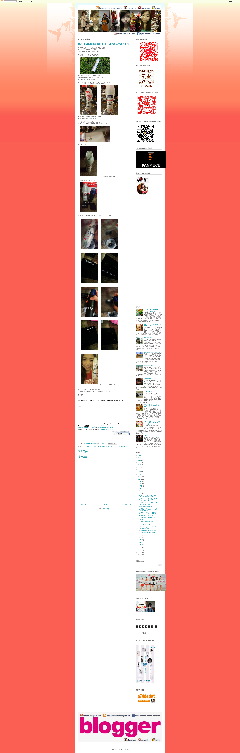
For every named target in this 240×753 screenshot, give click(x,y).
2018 (139, 469)
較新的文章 (83, 504)
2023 (139, 457)
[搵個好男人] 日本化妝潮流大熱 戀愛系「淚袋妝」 (152, 325)
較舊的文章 (128, 504)
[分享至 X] (113, 444)
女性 (83, 446)
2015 (139, 476)
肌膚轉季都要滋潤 (148, 365)
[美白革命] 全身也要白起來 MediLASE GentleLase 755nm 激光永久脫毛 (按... (148, 523)
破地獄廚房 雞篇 (148, 337)
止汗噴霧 (93, 446)
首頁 (105, 504)
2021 (139, 462)
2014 (139, 479)
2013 (139, 550)
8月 (140, 490)
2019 (139, 467)
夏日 (105, 446)
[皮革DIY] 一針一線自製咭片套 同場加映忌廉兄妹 (148, 499)
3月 (140, 542)
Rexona (122, 446)
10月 (140, 486)
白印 (98, 446)
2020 (139, 465)
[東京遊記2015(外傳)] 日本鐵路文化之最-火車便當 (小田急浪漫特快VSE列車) (153, 422)
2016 (139, 474)
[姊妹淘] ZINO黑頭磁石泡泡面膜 (147, 513)
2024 (139, 455)
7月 (140, 493)
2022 (139, 460)
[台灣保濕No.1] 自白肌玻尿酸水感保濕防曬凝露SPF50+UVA (148, 531)
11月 (140, 483)
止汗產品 (88, 446)
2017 (139, 472)
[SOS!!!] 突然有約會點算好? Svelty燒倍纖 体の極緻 (151, 310)
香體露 (102, 446)
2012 (139, 552)
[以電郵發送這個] (109, 444)
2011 (139, 555)
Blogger (124, 749)
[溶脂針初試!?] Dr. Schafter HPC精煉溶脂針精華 (148, 527)
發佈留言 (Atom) (107, 509)
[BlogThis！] (111, 444)
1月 (140, 547)
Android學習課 (147, 378)
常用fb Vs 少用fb (148, 435)
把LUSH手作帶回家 (149, 392)
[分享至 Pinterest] (116, 444)
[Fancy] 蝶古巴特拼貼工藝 (146, 515)
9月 (140, 488)
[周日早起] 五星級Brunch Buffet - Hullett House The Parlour (148, 495)
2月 (140, 544)
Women (127, 446)
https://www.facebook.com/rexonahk (93, 395)
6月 (140, 535)
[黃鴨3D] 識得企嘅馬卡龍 (146, 506)
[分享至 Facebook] (114, 444)
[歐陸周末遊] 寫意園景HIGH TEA (153, 352)
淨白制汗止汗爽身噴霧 (114, 446)
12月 (140, 481)
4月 (140, 540)
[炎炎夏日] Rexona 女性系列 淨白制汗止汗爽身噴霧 (148, 503)
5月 (140, 537)
